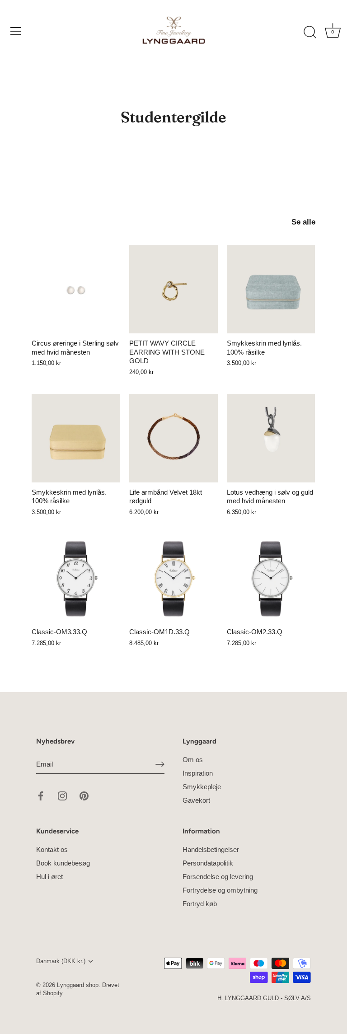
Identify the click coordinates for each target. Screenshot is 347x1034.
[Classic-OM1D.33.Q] (173, 578)
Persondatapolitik (208, 863)
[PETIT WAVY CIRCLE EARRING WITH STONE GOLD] (173, 289)
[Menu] (16, 31)
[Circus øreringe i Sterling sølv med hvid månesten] (76, 289)
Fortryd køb (200, 904)
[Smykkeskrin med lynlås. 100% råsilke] (271, 289)
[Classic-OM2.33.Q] (271, 578)
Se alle (303, 222)
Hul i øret (49, 876)
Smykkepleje (202, 787)
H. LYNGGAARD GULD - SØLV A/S (264, 998)
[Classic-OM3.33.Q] (76, 578)
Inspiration (198, 773)
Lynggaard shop (77, 985)
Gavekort (196, 800)
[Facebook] (40, 795)
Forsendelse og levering (218, 876)
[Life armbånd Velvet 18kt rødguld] (173, 438)
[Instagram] (62, 795)
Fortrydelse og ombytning (220, 890)
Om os (193, 759)
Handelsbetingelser (211, 849)
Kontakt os (52, 849)
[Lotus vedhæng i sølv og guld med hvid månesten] (271, 438)
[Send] (159, 764)
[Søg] (310, 32)
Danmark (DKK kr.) (60, 961)
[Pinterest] (84, 795)
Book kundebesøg (63, 863)
